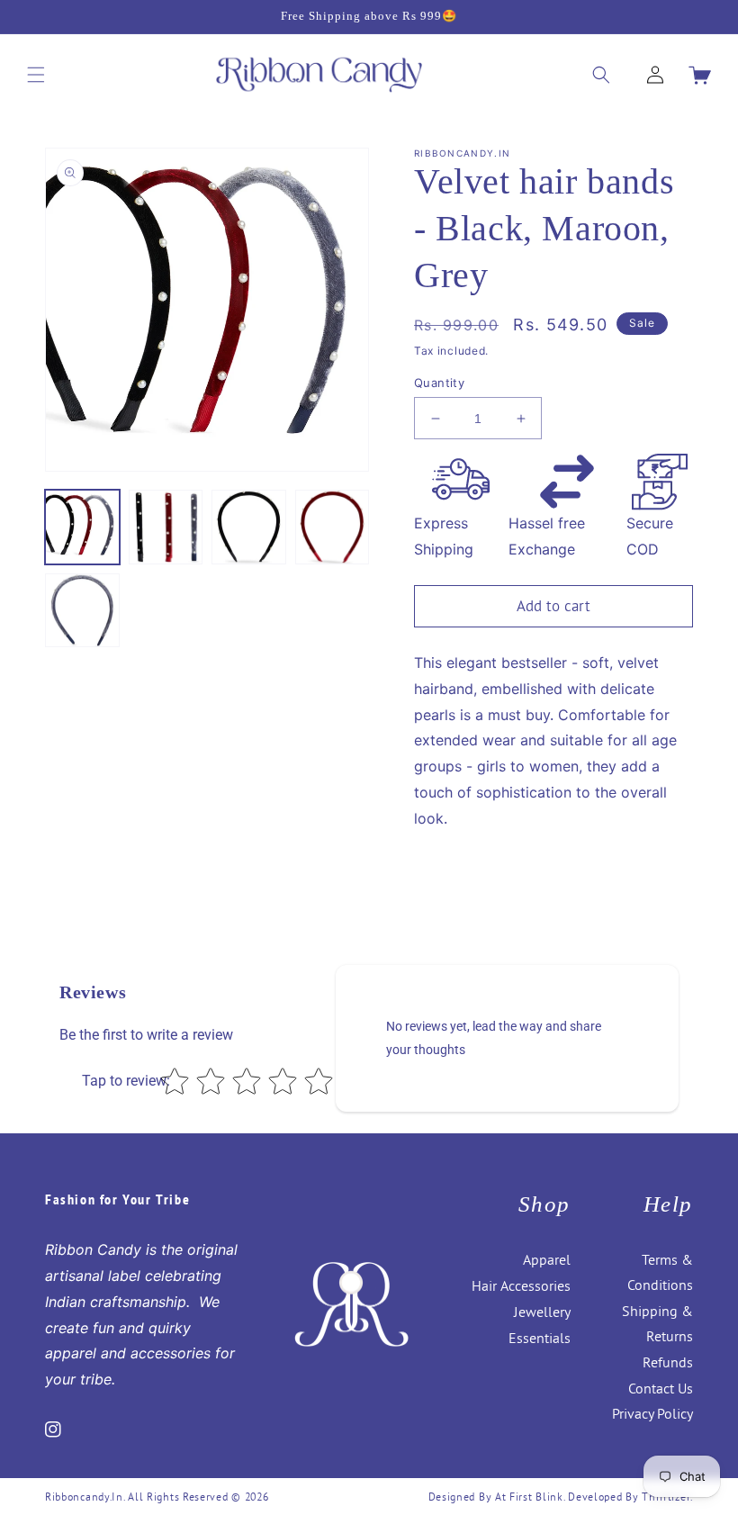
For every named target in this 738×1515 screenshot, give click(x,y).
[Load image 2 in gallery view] (166, 527)
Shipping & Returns (657, 1323)
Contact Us (660, 1388)
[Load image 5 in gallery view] (82, 610)
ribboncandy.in (84, 1496)
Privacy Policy (652, 1413)
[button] (36, 75)
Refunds (668, 1362)
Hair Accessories (521, 1285)
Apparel (547, 1259)
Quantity (439, 382)
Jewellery (542, 1312)
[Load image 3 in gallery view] (249, 527)
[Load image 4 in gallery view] (332, 527)
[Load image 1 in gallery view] (82, 527)
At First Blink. (531, 1496)
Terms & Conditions (660, 1272)
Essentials (539, 1338)
